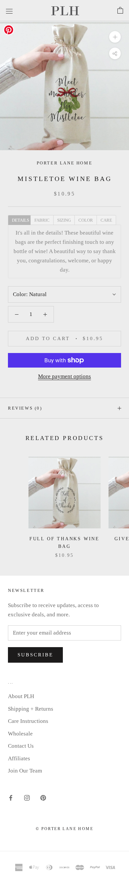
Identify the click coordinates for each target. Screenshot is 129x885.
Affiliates (19, 758)
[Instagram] (27, 797)
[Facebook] (11, 797)
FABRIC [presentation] (42, 220)
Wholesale (20, 733)
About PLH (21, 696)
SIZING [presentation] (64, 220)
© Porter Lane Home (64, 828)
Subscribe (35, 654)
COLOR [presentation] (85, 220)
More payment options (64, 376)
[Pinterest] (43, 797)
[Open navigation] (9, 10)
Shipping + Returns (30, 709)
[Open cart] (120, 10)
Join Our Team (25, 771)
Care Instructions (28, 721)
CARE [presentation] (106, 220)
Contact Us (21, 746)
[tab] (19, 220)
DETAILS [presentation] (20, 220)
